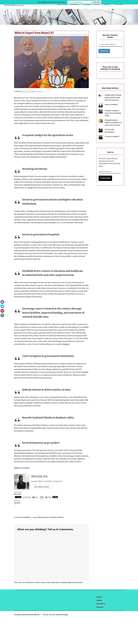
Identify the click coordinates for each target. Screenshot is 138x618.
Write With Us (100, 604)
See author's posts (41, 487)
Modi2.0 (53, 517)
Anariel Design (62, 615)
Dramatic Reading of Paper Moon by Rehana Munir (113, 113)
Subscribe (105, 178)
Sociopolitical (25, 517)
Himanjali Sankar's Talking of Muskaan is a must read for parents (113, 122)
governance (45, 517)
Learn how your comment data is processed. (64, 582)
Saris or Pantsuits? (111, 104)
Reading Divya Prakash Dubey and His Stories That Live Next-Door (113, 97)
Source (66, 344)
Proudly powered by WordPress (27, 615)
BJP (39, 517)
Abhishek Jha (39, 91)
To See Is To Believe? (112, 136)
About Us (99, 597)
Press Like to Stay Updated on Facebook (110, 68)
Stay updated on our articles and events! (51, 2)
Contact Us (99, 607)
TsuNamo (60, 517)
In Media (99, 600)
